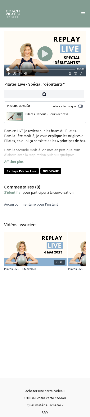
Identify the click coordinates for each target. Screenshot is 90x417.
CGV (45, 412)
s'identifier (13, 192)
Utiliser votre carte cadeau (45, 397)
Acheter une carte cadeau (45, 390)
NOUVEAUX (51, 171)
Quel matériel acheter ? (45, 404)
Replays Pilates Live (21, 171)
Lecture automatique (64, 106)
